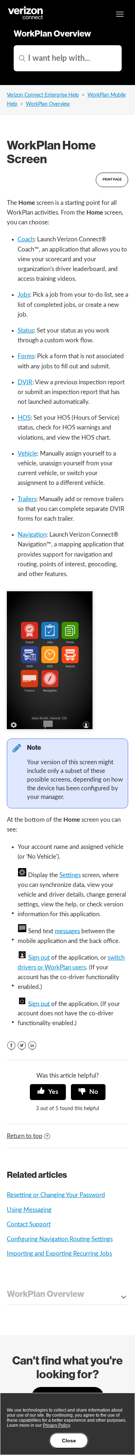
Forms (26, 356)
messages (67, 931)
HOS (24, 418)
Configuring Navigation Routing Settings (60, 1239)
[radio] (48, 1092)
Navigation (32, 535)
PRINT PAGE (112, 179)
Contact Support (29, 1224)
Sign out (39, 958)
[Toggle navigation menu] (120, 14)
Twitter (21, 1045)
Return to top (24, 1136)
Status (26, 330)
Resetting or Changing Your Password (56, 1195)
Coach (26, 239)
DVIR (25, 382)
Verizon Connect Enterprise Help (43, 95)
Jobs (24, 295)
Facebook (11, 1045)
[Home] (26, 18)
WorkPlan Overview (48, 104)
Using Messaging (29, 1210)
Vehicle (27, 454)
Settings (70, 875)
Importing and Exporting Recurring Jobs (59, 1254)
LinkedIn (32, 1045)
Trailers (27, 499)
